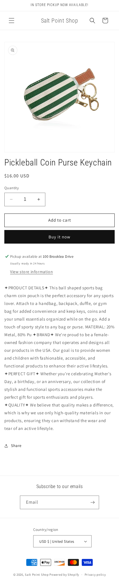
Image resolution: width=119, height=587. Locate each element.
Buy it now (59, 237)
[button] (11, 20)
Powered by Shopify (64, 575)
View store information (31, 271)
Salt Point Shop (37, 575)
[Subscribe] (92, 502)
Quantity (11, 187)
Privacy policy (95, 575)
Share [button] (16, 445)
